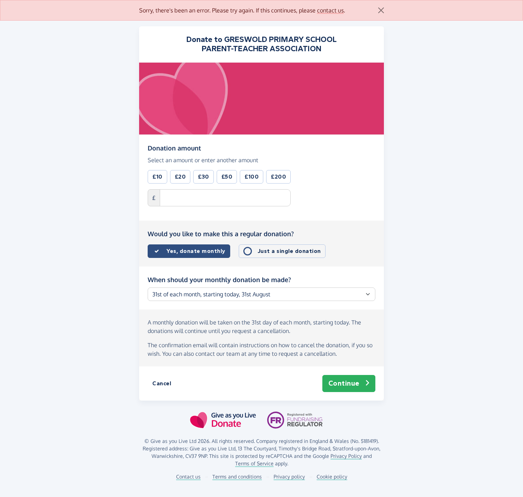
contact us (330, 10)
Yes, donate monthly (196, 251)
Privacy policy (289, 477)
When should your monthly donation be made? (219, 280)
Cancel (161, 383)
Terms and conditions (237, 477)
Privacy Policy (346, 456)
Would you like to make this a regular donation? (221, 234)
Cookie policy (332, 477)
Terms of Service (254, 463)
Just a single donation (289, 251)
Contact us (188, 477)
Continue (343, 383)
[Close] (381, 10)
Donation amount (174, 148)
